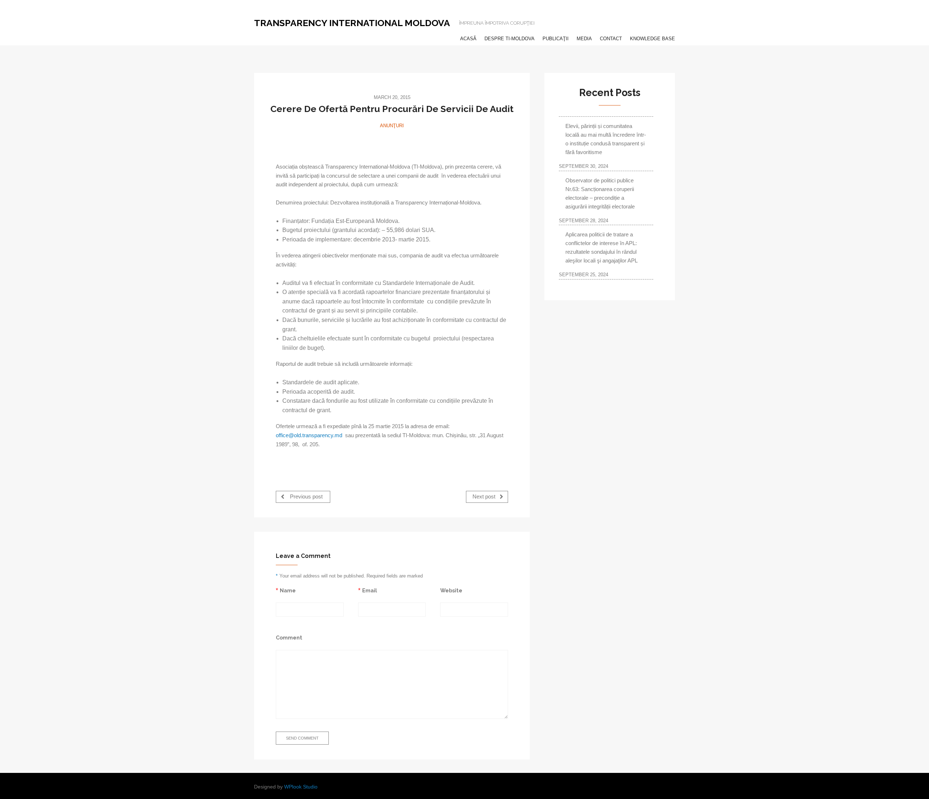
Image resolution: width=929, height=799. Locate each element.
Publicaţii (556, 38)
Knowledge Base (652, 38)
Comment (289, 637)
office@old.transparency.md (309, 435)
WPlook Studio (301, 787)
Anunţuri (392, 125)
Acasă (468, 38)
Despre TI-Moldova (509, 38)
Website (451, 590)
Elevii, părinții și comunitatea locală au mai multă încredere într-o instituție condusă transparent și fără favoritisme (605, 139)
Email (369, 590)
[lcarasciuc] (392, 142)
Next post (484, 497)
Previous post (305, 497)
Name (288, 590)
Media (584, 38)
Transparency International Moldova (352, 22)
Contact (611, 38)
